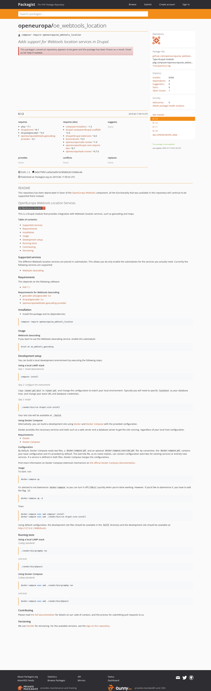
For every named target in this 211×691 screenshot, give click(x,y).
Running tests (30, 243)
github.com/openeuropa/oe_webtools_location (176, 56)
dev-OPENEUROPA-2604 (165, 134)
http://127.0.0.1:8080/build (32, 528)
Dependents (159, 80)
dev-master (158, 114)
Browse (132, 4)
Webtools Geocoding (33, 270)
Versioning (28, 250)
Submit (148, 4)
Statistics (52, 676)
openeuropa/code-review (79, 142)
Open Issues (159, 90)
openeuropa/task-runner (78, 151)
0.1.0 (155, 130)
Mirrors (81, 680)
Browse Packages (56, 680)
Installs (156, 77)
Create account (167, 4)
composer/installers (76, 126)
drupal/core (27, 129)
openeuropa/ (35, 25)
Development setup (33, 239)
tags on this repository (98, 625)
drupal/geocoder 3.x (33, 299)
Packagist (26, 4)
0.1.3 (155, 118)
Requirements (30, 228)
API (79, 676)
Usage (26, 235)
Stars (155, 87)
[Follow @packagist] (184, 677)
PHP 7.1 (26, 287)
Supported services (32, 225)
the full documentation (43, 614)
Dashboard (113, 680)
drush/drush (72, 139)
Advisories (158, 102)
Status (111, 676)
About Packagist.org (27, 676)
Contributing (29, 246)
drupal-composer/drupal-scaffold (83, 129)
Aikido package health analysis (168, 105)
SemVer (30, 625)
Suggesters (158, 84)
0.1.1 (155, 126)
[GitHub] (191, 677)
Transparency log (162, 65)
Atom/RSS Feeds (25, 680)
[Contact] (178, 677)
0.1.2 (155, 122)
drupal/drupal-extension (78, 135)
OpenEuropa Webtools (83, 192)
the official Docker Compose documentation (112, 462)
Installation (28, 232)
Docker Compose (94, 423)
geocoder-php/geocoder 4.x (37, 295)
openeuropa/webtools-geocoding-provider (44, 303)
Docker (77, 423)
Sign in (186, 4)
